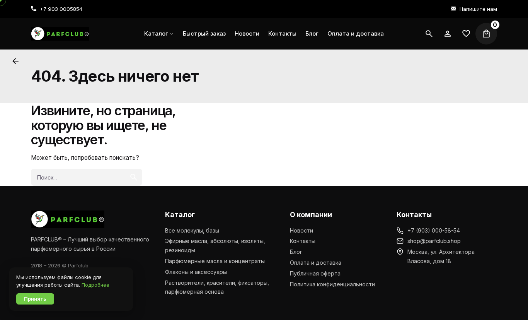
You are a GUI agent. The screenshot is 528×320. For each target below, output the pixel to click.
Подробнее (95, 285)
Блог (296, 251)
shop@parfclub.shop (434, 241)
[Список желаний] (447, 33)
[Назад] (15, 61)
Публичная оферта (315, 273)
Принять (35, 299)
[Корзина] (486, 33)
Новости (301, 230)
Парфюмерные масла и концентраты (215, 261)
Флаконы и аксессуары (196, 272)
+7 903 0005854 (61, 9)
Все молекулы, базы (192, 230)
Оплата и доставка (315, 262)
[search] (133, 177)
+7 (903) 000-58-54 (433, 230)
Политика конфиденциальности (332, 284)
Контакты (302, 241)
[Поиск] (429, 33)
